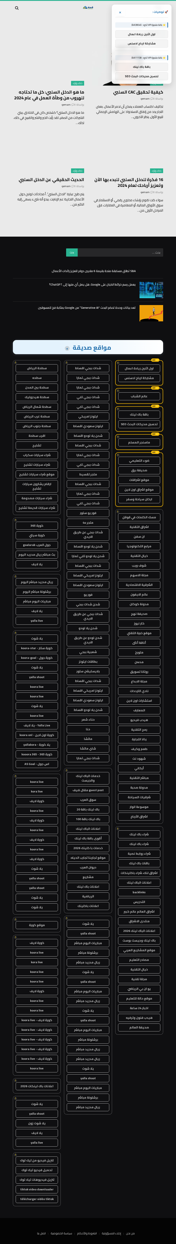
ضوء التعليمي (139, 460)
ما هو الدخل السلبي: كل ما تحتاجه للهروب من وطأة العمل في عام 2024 (49, 95)
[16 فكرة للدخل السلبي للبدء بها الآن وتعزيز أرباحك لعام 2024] (127, 153)
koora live (37, 686)
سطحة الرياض (37, 368)
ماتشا (88, 739)
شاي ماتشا (88, 748)
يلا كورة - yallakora (36, 744)
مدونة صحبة (139, 787)
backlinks (139, 892)
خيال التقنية (139, 556)
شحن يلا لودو (88, 628)
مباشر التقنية (139, 778)
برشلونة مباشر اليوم (37, 591)
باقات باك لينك (139, 863)
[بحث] (17, 8)
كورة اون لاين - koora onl (37, 735)
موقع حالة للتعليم (139, 998)
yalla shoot (88, 933)
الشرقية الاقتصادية (139, 585)
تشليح (36, 445)
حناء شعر (88, 719)
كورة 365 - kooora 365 (36, 754)
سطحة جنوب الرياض (37, 426)
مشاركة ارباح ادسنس (139, 378)
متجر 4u (88, 522)
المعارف (139, 710)
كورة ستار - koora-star (37, 648)
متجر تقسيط (88, 474)
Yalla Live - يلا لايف (37, 725)
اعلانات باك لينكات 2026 (36, 1086)
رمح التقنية (139, 729)
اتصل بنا (41, 1233)
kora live (37, 791)
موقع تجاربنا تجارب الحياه (88, 857)
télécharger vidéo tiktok (37, 1199)
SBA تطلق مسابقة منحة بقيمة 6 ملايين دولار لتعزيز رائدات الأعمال (94, 271)
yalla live (37, 620)
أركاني (139, 768)
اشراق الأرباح (139, 816)
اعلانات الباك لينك (139, 882)
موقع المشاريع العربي (139, 950)
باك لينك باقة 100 (88, 819)
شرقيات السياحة (139, 797)
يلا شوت (88, 924)
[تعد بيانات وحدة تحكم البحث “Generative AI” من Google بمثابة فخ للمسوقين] (151, 313)
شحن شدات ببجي (88, 604)
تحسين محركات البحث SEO (139, 424)
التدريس (139, 902)
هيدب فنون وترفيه (139, 1017)
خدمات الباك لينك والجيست (88, 778)
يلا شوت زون (37, 1123)
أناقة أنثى (139, 642)
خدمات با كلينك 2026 (88, 848)
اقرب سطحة (37, 435)
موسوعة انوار (139, 807)
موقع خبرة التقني (139, 633)
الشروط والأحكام (87, 1233)
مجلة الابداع (139, 681)
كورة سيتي (37, 535)
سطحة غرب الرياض (37, 416)
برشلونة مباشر (88, 952)
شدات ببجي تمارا (88, 378)
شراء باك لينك (139, 834)
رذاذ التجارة (139, 739)
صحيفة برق (139, 470)
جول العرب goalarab (37, 545)
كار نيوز (139, 623)
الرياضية (88, 896)
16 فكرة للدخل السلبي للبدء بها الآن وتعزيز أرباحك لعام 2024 (128, 182)
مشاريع (88, 877)
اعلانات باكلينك (88, 906)
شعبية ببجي (88, 652)
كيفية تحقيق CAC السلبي (138, 92)
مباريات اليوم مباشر (88, 943)
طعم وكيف (139, 749)
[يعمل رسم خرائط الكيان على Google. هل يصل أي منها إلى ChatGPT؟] (151, 290)
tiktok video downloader (37, 1189)
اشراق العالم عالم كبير (139, 911)
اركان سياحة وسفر (139, 499)
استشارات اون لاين (139, 700)
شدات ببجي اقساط (88, 368)
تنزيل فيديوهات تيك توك (37, 1179)
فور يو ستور (88, 513)
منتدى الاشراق (139, 921)
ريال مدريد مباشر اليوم (37, 582)
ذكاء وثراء (77, 83)
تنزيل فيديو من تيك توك (37, 1160)
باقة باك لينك (139, 414)
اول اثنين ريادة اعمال (139, 368)
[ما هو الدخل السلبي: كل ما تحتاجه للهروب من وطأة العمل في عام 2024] (48, 65)
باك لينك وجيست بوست (139, 940)
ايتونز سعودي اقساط (88, 426)
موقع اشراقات (139, 480)
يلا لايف (36, 564)
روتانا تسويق (139, 671)
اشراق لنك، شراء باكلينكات (139, 873)
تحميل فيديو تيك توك (36, 1170)
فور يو (88, 594)
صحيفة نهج (139, 614)
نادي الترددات (139, 691)
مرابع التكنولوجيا (139, 546)
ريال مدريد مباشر (88, 962)
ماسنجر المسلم (139, 442)
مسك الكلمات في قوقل (139, 517)
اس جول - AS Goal (36, 764)
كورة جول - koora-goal (37, 658)
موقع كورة (37, 925)
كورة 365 (36, 525)
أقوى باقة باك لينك (88, 838)
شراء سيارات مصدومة (36, 498)
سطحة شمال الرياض (37, 407)
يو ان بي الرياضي (139, 989)
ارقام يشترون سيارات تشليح (36, 486)
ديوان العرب (88, 867)
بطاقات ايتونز (88, 661)
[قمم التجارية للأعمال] (88, 8)
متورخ (139, 652)
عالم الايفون (139, 594)
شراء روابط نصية (139, 853)
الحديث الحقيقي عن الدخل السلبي (51, 179)
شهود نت (139, 758)
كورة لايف (37, 801)
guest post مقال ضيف (88, 790)
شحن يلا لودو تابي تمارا (88, 556)
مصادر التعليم (139, 960)
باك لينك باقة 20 (88, 809)
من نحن (130, 1233)
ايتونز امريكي (88, 416)
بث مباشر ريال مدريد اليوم (36, 554)
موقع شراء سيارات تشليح (37, 474)
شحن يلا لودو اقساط (88, 435)
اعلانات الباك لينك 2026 (139, 931)
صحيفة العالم (139, 1027)
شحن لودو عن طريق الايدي (88, 640)
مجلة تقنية (139, 979)
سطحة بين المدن (37, 387)
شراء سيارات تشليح (37, 464)
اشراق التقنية (139, 527)
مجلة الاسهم (139, 575)
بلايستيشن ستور (88, 671)
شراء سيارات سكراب (37, 455)
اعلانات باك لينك (88, 886)
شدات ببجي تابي (88, 397)
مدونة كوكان (139, 604)
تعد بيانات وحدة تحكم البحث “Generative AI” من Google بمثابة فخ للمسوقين (87, 307)
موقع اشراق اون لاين (139, 489)
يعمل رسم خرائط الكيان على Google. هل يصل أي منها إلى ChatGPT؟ (92, 284)
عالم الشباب (139, 396)
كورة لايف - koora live (36, 1020)
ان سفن (139, 536)
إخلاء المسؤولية (111, 1233)
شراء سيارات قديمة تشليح (36, 508)
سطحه (37, 378)
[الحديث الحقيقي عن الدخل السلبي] (48, 153)
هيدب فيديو (139, 720)
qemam (145, 98)
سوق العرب (88, 800)
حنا (88, 729)
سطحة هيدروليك (37, 397)
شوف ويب (139, 565)
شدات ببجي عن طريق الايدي (88, 534)
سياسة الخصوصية (61, 1233)
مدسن (139, 662)
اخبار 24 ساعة (139, 1008)
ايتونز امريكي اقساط (88, 575)
